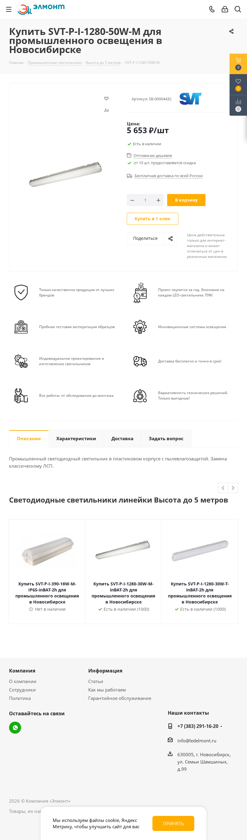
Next (233, 488)
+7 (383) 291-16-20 (197, 726)
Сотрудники (22, 690)
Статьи (95, 681)
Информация (105, 670)
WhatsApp (15, 728)
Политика (20, 698)
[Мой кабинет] (225, 9)
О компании (22, 681)
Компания (22, 670)
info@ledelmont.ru (196, 741)
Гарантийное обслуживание (119, 698)
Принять (173, 823)
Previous (223, 488)
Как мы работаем (107, 690)
